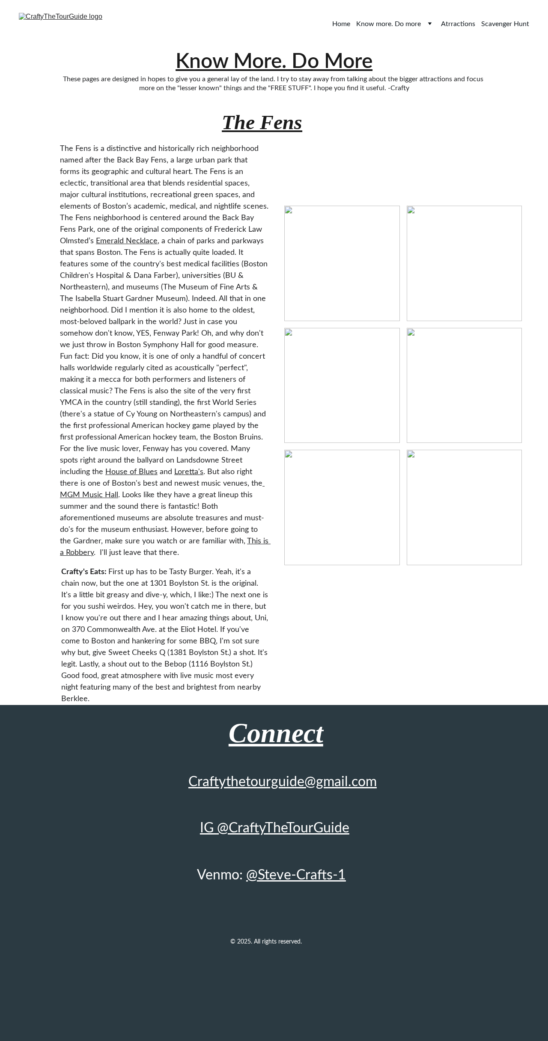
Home (341, 24)
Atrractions (458, 24)
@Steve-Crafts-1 (296, 875)
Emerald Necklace (127, 241)
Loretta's (188, 472)
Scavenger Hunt (505, 24)
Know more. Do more (388, 24)
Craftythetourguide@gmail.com (282, 782)
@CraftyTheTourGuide (283, 828)
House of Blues (131, 472)
